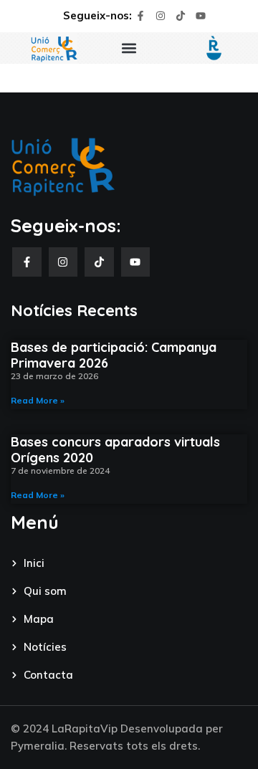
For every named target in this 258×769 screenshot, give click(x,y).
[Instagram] (161, 16)
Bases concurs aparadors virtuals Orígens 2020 (115, 450)
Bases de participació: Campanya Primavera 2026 (113, 355)
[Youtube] (201, 16)
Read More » (37, 400)
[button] (129, 48)
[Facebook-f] (140, 16)
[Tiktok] (181, 16)
